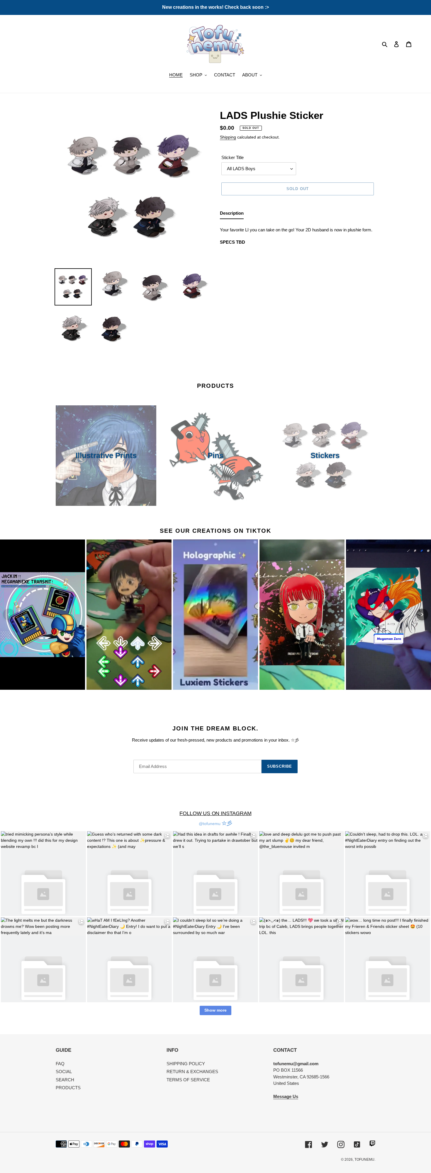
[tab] (232, 214)
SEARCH (65, 1079)
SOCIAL (64, 1071)
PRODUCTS (68, 1087)
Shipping (228, 137)
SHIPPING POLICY (186, 1063)
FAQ (60, 1063)
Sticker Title (232, 157)
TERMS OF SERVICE (188, 1079)
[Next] (422, 614)
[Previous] (9, 614)
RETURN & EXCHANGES (192, 1071)
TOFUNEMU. (364, 1159)
